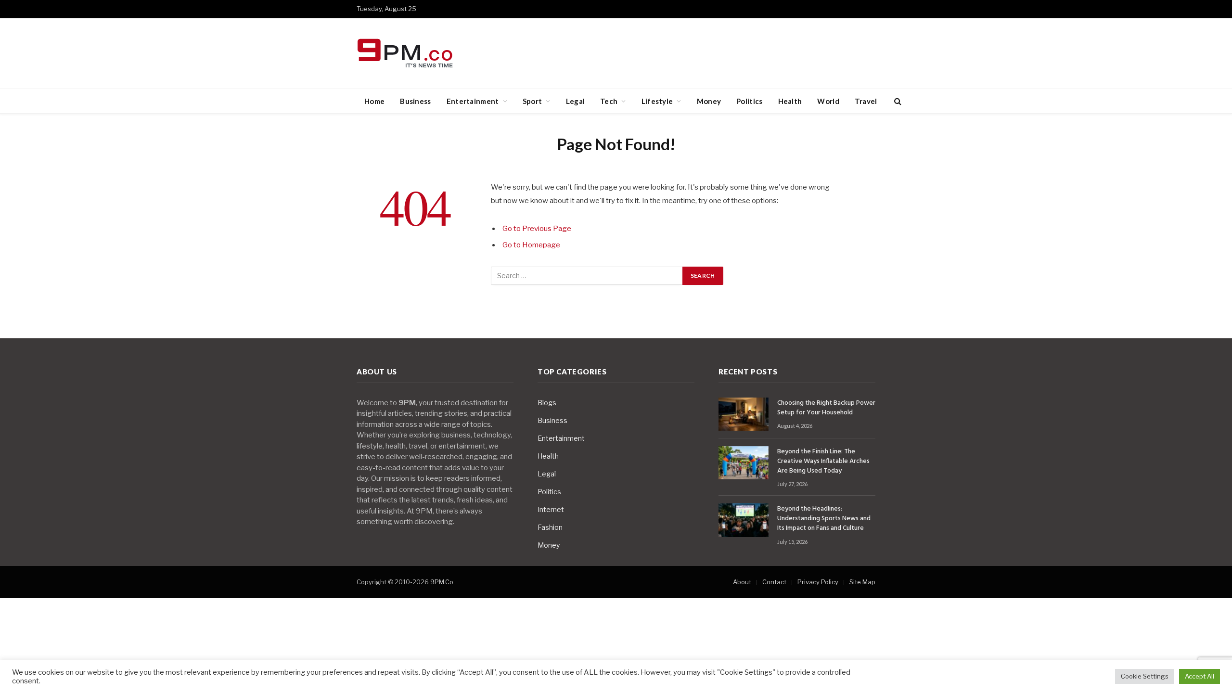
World (828, 101)
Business (415, 101)
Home (374, 101)
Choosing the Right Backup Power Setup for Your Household (826, 408)
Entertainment (473, 101)
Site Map (862, 582)
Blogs (547, 402)
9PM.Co (441, 582)
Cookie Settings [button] (1144, 676)
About (742, 582)
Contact (774, 582)
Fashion (550, 527)
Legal (575, 101)
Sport (532, 101)
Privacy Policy (817, 582)
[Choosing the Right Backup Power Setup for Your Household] (744, 414)
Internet (551, 509)
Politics (749, 101)
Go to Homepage (531, 245)
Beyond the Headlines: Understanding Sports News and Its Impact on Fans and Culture (824, 518)
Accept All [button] (1199, 676)
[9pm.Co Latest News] (406, 53)
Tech (608, 101)
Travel (866, 101)
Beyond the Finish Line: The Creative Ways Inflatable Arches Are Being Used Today (823, 461)
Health (790, 101)
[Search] (896, 101)
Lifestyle (657, 101)
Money (709, 101)
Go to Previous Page (536, 228)
